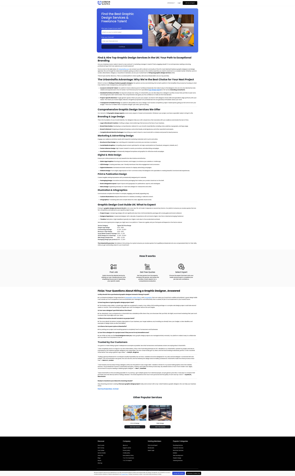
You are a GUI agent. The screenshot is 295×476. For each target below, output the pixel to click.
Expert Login (151, 450)
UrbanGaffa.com (124, 69)
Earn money (101, 448)
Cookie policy (126, 453)
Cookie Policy (124, 474)
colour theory (137, 297)
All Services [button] (170, 3)
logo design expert (154, 90)
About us (125, 445)
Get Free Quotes (135, 427)
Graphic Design (177, 458)
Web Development (178, 455)
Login (179, 3)
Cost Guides (101, 450)
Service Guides (102, 453)
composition (148, 297)
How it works (101, 445)
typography (128, 297)
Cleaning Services (178, 460)
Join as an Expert (190, 3)
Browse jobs (151, 448)
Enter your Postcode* (107, 37)
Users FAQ (100, 455)
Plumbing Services (178, 445)
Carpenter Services (178, 448)
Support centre (127, 448)
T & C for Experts (127, 460)
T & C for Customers (128, 458)
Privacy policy (126, 450)
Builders (175, 453)
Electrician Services (178, 450)
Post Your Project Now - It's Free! (108, 389)
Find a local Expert (152, 445)
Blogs (99, 458)
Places (99, 460)
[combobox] (121, 32)
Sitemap (100, 463)
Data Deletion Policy (128, 455)
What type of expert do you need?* (111, 28)
